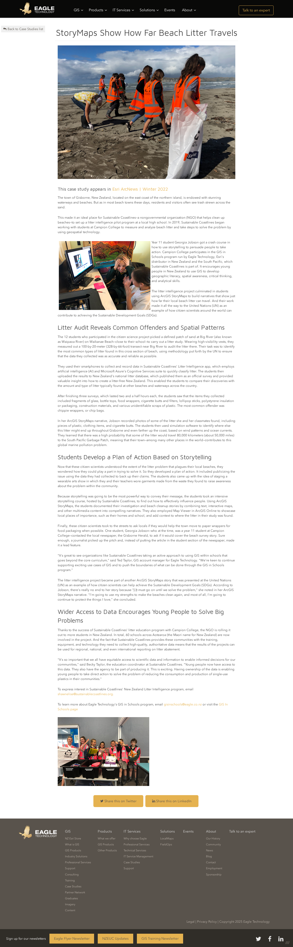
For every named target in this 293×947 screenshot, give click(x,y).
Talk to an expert (256, 10)
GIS (76, 10)
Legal (191, 922)
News (209, 850)
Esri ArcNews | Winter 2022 (140, 189)
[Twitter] (258, 939)
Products (96, 10)
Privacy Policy (207, 922)
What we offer (106, 838)
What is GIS (72, 844)
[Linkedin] (281, 939)
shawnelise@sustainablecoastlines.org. (86, 694)
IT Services (121, 10)
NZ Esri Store (73, 838)
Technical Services (135, 850)
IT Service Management (138, 856)
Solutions (147, 10)
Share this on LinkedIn (173, 801)
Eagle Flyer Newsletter (72, 938)
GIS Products (73, 850)
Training (70, 880)
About (187, 10)
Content (70, 910)
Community (213, 844)
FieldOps (166, 844)
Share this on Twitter (119, 801)
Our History (213, 838)
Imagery (70, 904)
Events (169, 10)
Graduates (71, 898)
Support (70, 868)
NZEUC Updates (115, 938)
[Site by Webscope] (287, 942)
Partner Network (75, 892)
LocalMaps (167, 838)
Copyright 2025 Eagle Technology (244, 922)
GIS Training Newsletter (160, 938)
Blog (209, 856)
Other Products (107, 850)
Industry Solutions (76, 856)
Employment (214, 868)
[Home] (38, 9)
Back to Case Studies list (25, 29)
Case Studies (73, 886)
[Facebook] (270, 939)
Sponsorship (214, 874)
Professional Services (78, 862)
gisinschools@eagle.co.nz (183, 704)
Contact (211, 862)
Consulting (72, 874)
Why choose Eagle (135, 838)
